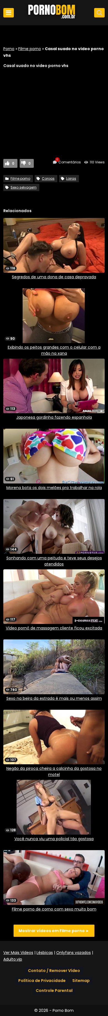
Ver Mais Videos (18, 952)
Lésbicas (45, 952)
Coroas (48, 178)
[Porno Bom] (54, 18)
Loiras (71, 178)
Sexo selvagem (24, 187)
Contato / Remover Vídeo (54, 970)
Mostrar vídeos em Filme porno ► (54, 930)
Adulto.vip (12, 959)
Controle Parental (54, 990)
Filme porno (29, 49)
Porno (8, 49)
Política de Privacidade (42, 980)
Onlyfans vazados (73, 952)
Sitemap (81, 980)
